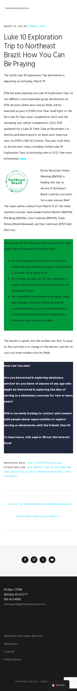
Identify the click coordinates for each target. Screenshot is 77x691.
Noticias (56, 463)
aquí (23, 158)
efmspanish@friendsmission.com (25, 604)
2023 (30, 467)
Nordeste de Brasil (50, 472)
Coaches (9, 651)
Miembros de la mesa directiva (23, 636)
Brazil (38, 467)
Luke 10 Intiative (38, 463)
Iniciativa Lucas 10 (23, 472)
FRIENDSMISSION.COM (17, 8)
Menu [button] (68, 8)
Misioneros (11, 644)
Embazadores (12, 659)
